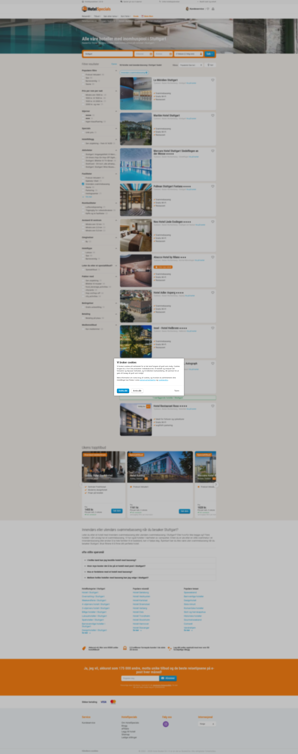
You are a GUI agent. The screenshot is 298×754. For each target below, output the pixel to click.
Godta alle (123, 390)
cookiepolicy (163, 380)
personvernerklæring (148, 380)
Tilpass (176, 391)
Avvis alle (137, 391)
